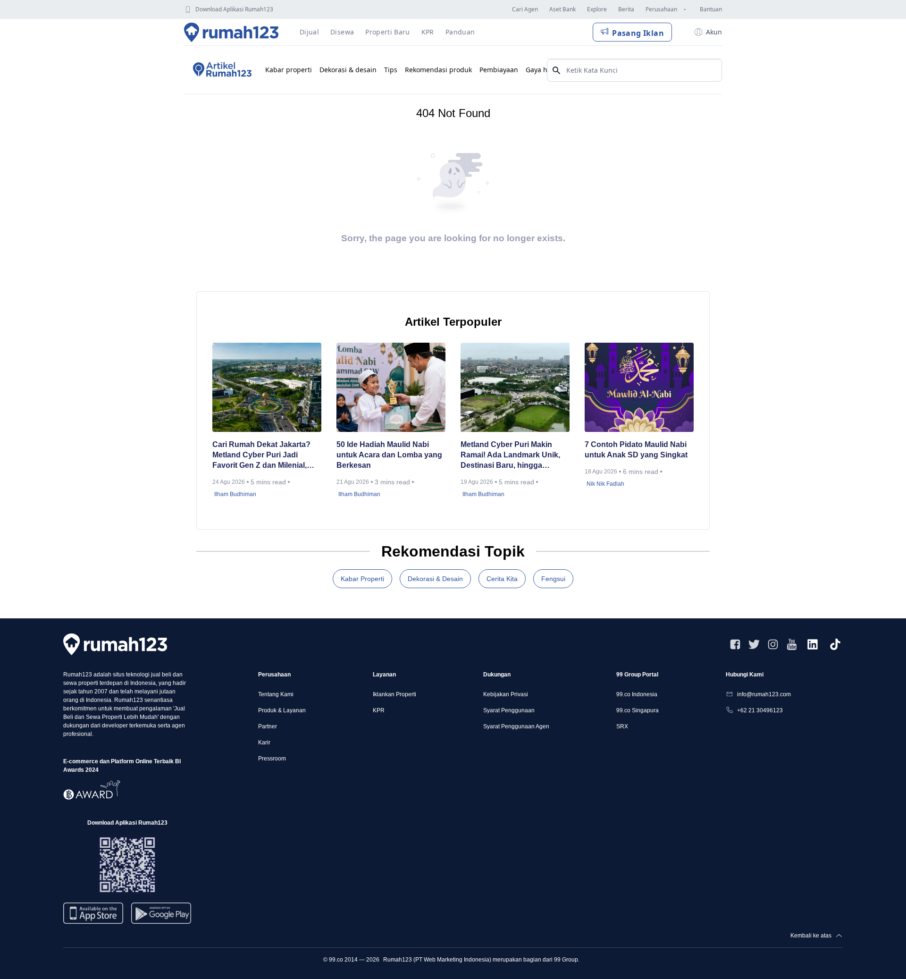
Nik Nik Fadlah (605, 484)
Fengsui (553, 578)
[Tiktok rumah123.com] (835, 644)
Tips (390, 69)
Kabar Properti (362, 578)
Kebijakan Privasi (505, 694)
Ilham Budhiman (235, 494)
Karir (264, 742)
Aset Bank (562, 9)
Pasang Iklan (638, 33)
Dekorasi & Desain (435, 578)
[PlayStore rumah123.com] (161, 917)
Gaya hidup (544, 69)
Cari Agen (525, 9)
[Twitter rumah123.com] (754, 644)
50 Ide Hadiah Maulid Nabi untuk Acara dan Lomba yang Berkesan (389, 454)
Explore (597, 9)
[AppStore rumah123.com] (93, 913)
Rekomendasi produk (438, 69)
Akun (714, 31)
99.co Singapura (637, 710)
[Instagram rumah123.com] (773, 644)
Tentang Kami (276, 694)
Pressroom (272, 758)
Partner (267, 726)
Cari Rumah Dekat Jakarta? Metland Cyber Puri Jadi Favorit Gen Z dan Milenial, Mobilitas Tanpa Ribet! (261, 455)
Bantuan (711, 9)
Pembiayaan (498, 69)
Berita (626, 9)
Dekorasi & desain (348, 69)
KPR (379, 710)
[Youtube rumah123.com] (791, 644)
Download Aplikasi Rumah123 (234, 9)
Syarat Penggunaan (509, 710)
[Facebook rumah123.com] (735, 644)
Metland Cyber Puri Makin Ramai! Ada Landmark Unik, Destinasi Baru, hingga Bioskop (510, 455)
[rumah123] (115, 644)
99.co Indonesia (636, 694)
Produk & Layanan (282, 710)
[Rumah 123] (231, 32)
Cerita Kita (502, 578)
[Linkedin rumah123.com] (812, 644)
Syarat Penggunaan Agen (516, 726)
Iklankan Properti (394, 694)
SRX (622, 726)
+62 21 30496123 (760, 710)
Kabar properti (288, 69)
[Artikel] (221, 70)
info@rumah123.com (764, 694)
